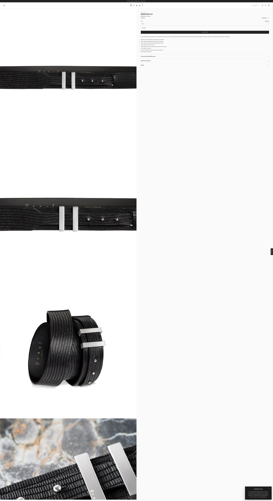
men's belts (143, 12)
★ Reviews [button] (271, 251)
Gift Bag (144, 27)
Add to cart (205, 32)
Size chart (267, 21)
